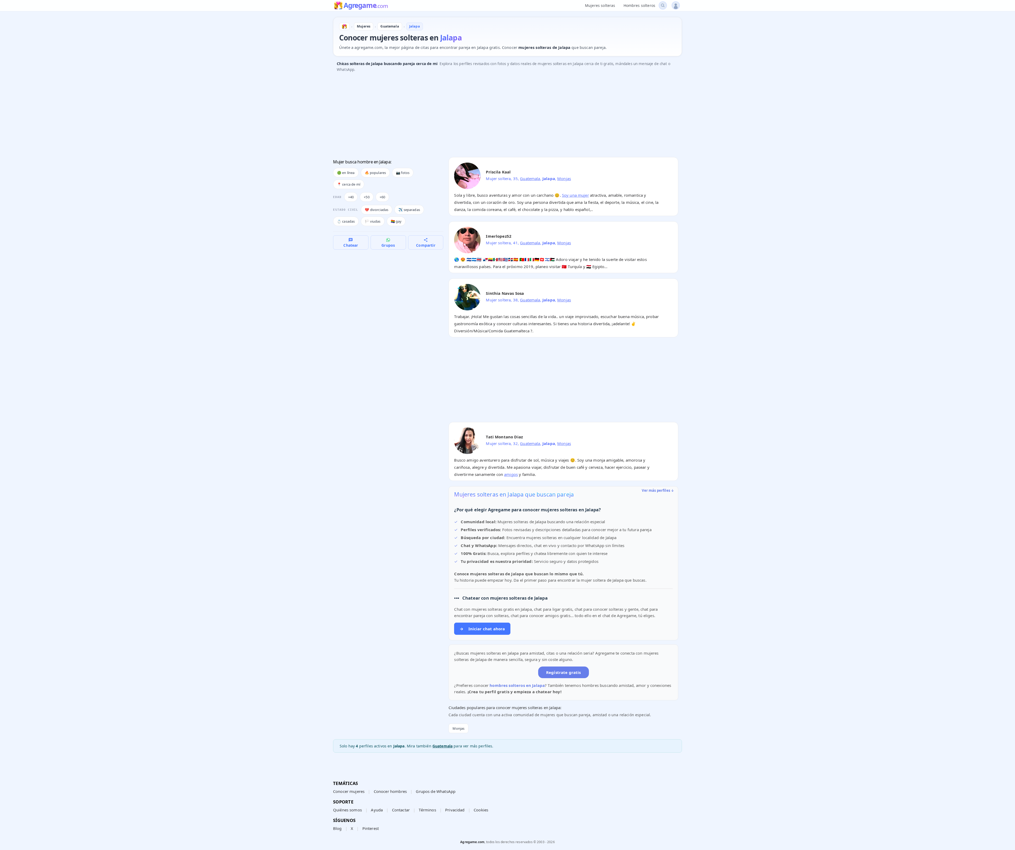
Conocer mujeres (349, 791)
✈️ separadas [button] (409, 209)
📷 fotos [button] (402, 172)
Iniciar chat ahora (482, 628)
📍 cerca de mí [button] (348, 184)
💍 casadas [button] (346, 221)
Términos (427, 809)
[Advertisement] (491, 116)
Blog (337, 828)
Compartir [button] (425, 245)
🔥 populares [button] (375, 172)
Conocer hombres (390, 791)
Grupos (388, 245)
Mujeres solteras (600, 5)
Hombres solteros (639, 5)
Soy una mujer (575, 195)
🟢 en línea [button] (346, 172)
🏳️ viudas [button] (372, 221)
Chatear (350, 245)
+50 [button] (366, 197)
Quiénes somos (347, 809)
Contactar (401, 809)
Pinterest (370, 828)
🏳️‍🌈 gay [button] (396, 221)
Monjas (564, 178)
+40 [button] (351, 197)
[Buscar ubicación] (662, 5)
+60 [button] (382, 197)
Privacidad (455, 809)
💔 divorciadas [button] (376, 209)
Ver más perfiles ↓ (658, 490)
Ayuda (377, 809)
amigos (511, 474)
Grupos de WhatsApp (435, 791)
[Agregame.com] (344, 26)
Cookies (481, 809)
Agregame (366, 6)
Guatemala (530, 178)
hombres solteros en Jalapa (517, 685)
